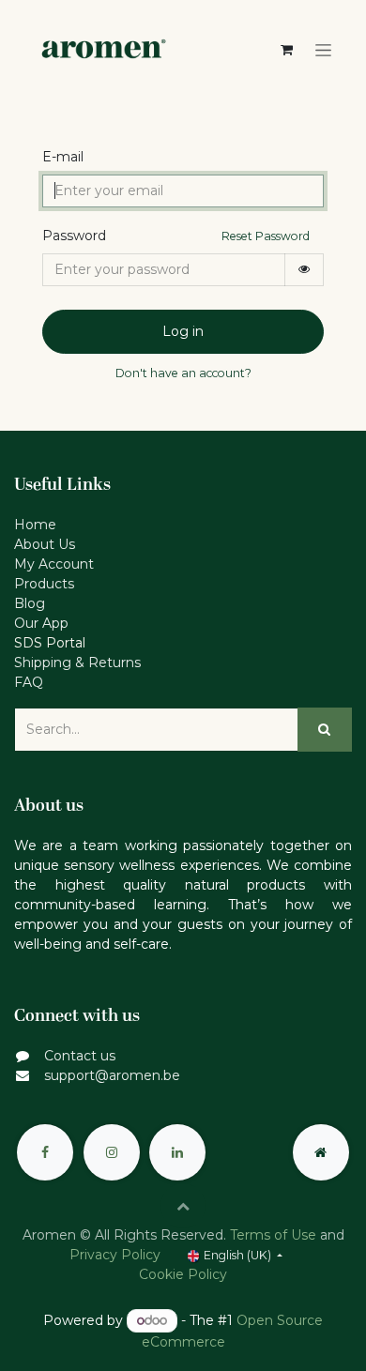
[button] (183, 1205)
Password (74, 235)
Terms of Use (273, 1234)
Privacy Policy (114, 1254)
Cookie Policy (183, 1274)
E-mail (63, 156)
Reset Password (265, 236)
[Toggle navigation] (323, 50)
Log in (183, 331)
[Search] (324, 730)
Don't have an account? (183, 373)
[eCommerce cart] (286, 50)
